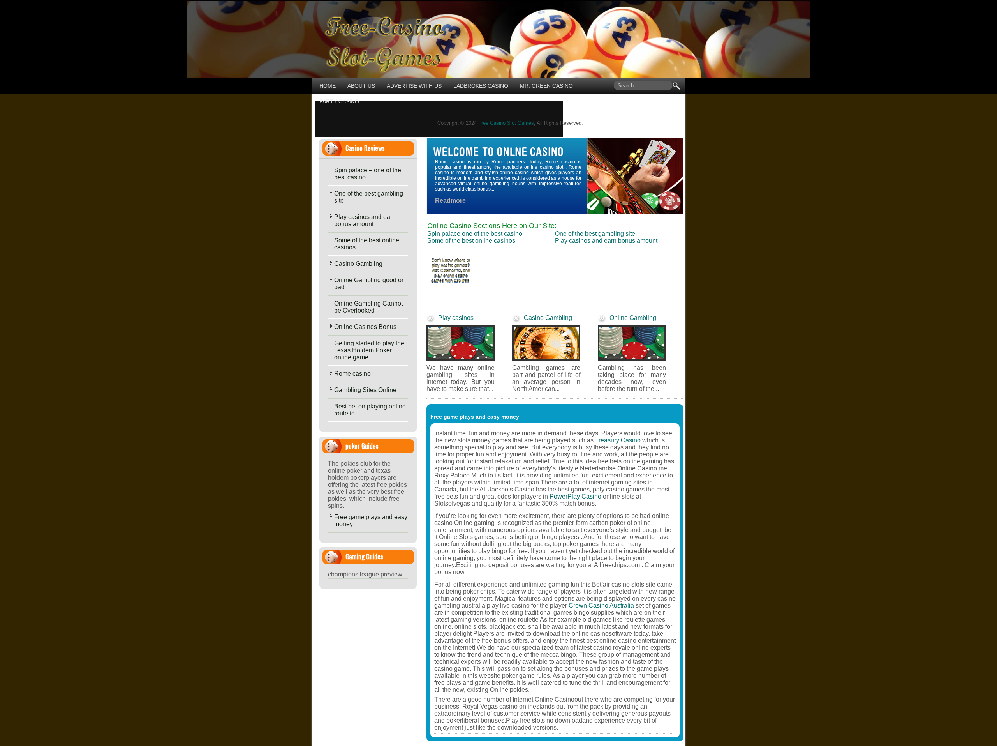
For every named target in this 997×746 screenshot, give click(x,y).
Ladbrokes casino (480, 86)
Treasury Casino (618, 440)
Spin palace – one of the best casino (367, 173)
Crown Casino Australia (601, 605)
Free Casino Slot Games (506, 123)
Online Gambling (632, 318)
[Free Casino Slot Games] (378, 71)
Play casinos (456, 318)
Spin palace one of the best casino (474, 233)
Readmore (450, 200)
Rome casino (352, 373)
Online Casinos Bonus (365, 327)
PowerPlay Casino (575, 496)
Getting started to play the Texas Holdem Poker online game (369, 350)
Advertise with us (414, 86)
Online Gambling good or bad (368, 283)
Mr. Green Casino (546, 86)
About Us (361, 86)
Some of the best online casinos (366, 244)
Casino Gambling (358, 263)
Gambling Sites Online (365, 390)
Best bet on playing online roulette (370, 410)
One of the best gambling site (368, 197)
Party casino (339, 101)
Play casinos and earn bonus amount (365, 220)
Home (327, 86)
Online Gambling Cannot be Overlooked (368, 307)
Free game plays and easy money (370, 520)
